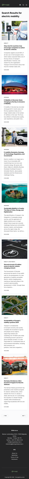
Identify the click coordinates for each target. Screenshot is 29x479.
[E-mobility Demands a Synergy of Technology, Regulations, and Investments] (14, 136)
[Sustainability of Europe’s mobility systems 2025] (14, 305)
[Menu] (26, 5)
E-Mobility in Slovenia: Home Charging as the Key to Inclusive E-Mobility (14, 101)
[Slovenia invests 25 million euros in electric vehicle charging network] (14, 249)
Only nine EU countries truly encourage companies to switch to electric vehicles (14, 47)
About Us (14, 453)
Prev (5, 415)
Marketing (14, 455)
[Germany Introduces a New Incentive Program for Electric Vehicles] (14, 365)
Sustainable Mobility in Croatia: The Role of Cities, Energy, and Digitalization (14, 210)
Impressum (14, 459)
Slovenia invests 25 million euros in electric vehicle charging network (12, 266)
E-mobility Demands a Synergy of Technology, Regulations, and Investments (14, 154)
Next (23, 415)
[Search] (23, 5)
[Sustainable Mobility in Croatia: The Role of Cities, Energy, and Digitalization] (14, 193)
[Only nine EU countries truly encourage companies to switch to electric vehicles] (14, 30)
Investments (12, 261)
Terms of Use (14, 457)
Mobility (6, 43)
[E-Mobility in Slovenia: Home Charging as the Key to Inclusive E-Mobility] (14, 84)
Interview (6, 97)
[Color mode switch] (20, 5)
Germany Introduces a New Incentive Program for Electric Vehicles (13, 382)
